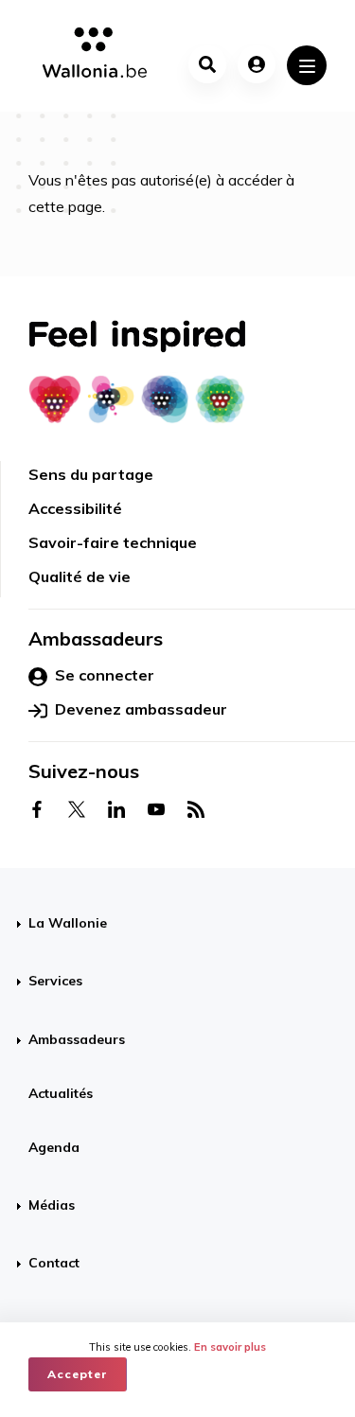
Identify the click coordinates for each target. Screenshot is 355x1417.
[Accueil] (87, 56)
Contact (54, 1262)
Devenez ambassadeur (141, 709)
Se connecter (104, 674)
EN (198, 1309)
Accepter (77, 1374)
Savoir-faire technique (112, 542)
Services (55, 980)
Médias (51, 1204)
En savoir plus (230, 1347)
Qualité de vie (79, 576)
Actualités (60, 1093)
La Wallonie (67, 922)
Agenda (54, 1147)
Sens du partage (90, 474)
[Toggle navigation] (307, 65)
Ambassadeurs (76, 1039)
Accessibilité (75, 508)
